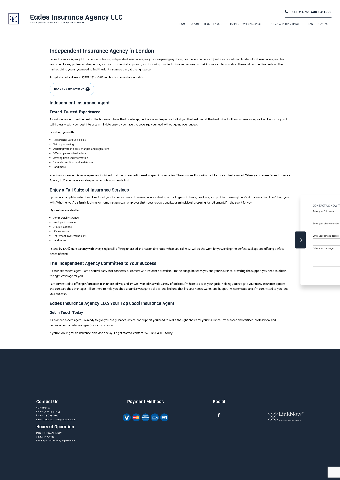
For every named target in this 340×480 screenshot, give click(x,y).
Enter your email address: (275, 236)
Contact (323, 24)
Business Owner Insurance (246, 24)
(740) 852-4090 (321, 12)
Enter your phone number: (275, 224)
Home (183, 24)
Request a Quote (214, 24)
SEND (313, 272)
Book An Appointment (69, 89)
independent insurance (126, 59)
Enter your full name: (272, 211)
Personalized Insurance (285, 24)
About (195, 24)
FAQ (310, 24)
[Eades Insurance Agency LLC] (13, 18)
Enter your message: (272, 248)
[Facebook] (219, 415)
